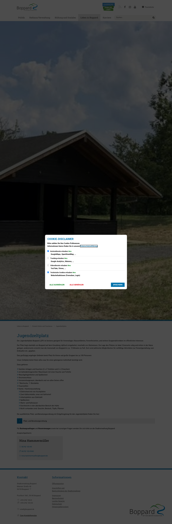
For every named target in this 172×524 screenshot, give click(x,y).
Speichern (118, 285)
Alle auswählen (56, 285)
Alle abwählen (77, 285)
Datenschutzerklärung (88, 246)
